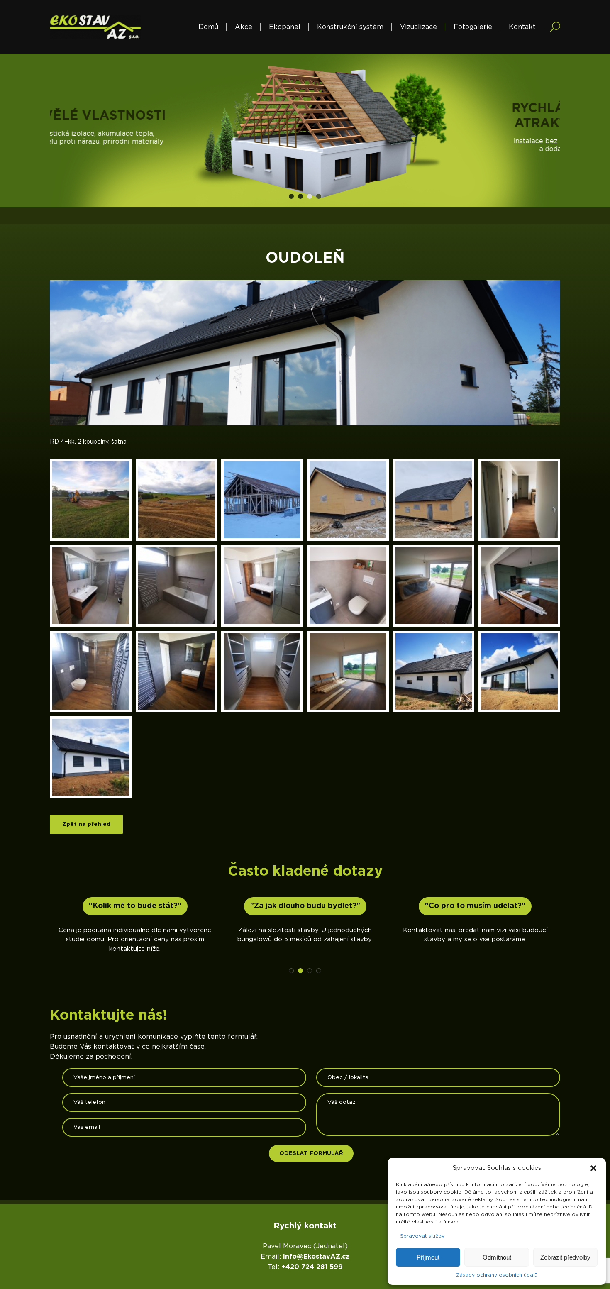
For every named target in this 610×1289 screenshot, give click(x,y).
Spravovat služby (422, 1235)
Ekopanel (284, 27)
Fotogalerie (473, 27)
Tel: (305, 1267)
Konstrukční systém (350, 27)
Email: (305, 1256)
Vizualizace (418, 27)
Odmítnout (497, 1257)
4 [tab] (318, 196)
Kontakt (522, 27)
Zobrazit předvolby (565, 1257)
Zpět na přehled (86, 824)
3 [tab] (309, 196)
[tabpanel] (305, 130)
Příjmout (428, 1257)
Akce (243, 27)
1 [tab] (291, 196)
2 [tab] (300, 196)
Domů (208, 27)
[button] (593, 1168)
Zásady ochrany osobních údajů (496, 1274)
